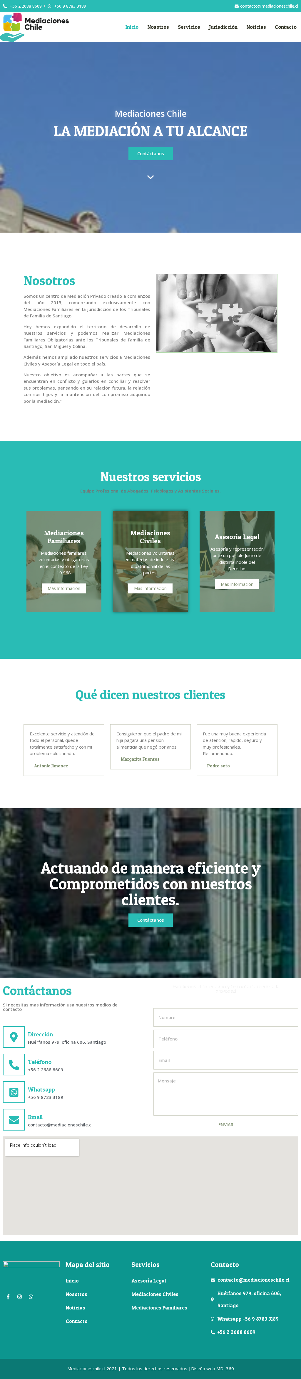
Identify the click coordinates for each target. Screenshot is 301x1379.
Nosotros (158, 27)
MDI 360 (225, 1368)
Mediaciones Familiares (159, 1307)
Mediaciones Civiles (155, 1294)
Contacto (286, 27)
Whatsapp (41, 1089)
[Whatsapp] (31, 1297)
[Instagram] (19, 1297)
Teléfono (39, 1061)
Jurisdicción (223, 27)
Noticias (256, 27)
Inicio (131, 27)
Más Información (64, 588)
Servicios (189, 27)
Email (35, 1117)
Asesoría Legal (149, 1281)
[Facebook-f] (8, 1297)
